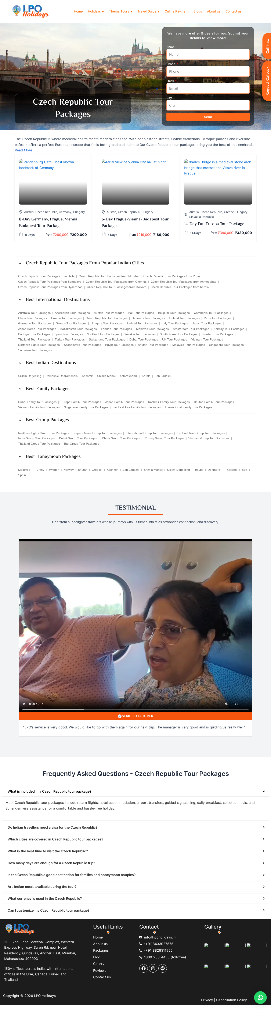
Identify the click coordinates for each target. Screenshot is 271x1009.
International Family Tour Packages (188, 407)
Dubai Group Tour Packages (78, 438)
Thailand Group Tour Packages (39, 443)
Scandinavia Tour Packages (82, 344)
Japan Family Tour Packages (124, 402)
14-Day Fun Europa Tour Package (214, 224)
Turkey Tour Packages (70, 339)
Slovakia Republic (201, 217)
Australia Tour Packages (34, 312)
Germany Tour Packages (34, 323)
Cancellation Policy (231, 1000)
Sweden (53, 469)
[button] (260, 997)
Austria (29, 212)
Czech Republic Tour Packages (106, 318)
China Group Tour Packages (121, 438)
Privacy (207, 1000)
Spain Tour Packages (68, 334)
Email (170, 81)
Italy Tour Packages (175, 323)
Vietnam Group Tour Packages (209, 438)
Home (78, 11)
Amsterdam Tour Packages (191, 329)
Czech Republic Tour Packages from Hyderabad (50, 287)
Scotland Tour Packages (103, 334)
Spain (22, 475)
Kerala (146, 376)
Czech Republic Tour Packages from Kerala (180, 287)
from (49, 234)
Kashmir (87, 376)
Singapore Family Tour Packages (86, 407)
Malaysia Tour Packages (188, 344)
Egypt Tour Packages (119, 344)
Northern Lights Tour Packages (39, 344)
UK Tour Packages (174, 339)
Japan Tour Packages (206, 323)
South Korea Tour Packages (178, 334)
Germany (65, 212)
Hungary (79, 212)
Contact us (233, 11)
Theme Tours (120, 11)
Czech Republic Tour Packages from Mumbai (109, 276)
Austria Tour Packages (109, 312)
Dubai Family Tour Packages (37, 402)
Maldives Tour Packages (152, 329)
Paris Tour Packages (217, 318)
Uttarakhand (129, 376)
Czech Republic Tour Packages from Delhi (46, 276)
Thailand (231, 469)
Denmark (214, 469)
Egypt (199, 469)
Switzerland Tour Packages (107, 339)
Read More (23, 150)
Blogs (198, 11)
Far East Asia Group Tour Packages (201, 433)
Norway (69, 469)
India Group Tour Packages (36, 438)
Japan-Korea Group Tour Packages (98, 433)
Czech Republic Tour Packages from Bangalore (50, 281)
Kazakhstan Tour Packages (78, 329)
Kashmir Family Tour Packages (169, 402)
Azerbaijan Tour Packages (72, 312)
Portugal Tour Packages (34, 334)
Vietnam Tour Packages (207, 339)
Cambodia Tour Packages (211, 312)
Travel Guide (148, 11)
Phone (171, 64)
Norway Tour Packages (228, 329)
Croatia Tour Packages (66, 318)
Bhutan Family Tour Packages (214, 402)
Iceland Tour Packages (142, 323)
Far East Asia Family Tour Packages (136, 407)
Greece (229, 212)
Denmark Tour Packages (148, 318)
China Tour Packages (32, 318)
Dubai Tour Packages (143, 339)
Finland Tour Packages (184, 318)
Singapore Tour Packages (226, 344)
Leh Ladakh (163, 376)
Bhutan (82, 469)
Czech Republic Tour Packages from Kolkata (116, 287)
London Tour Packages (116, 329)
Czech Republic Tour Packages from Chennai (116, 281)
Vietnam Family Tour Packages (39, 407)
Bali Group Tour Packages (81, 443)
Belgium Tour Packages (174, 312)
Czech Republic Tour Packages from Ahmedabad (183, 281)
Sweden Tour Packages (217, 334)
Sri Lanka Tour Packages (35, 350)
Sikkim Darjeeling (29, 376)
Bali (244, 469)
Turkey (39, 469)
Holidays (96, 11)
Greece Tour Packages (71, 323)
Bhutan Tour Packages (153, 344)
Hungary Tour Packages (107, 323)
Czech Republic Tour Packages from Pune (171, 276)
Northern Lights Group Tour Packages (44, 433)
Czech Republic (46, 212)
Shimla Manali (106, 376)
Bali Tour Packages (141, 312)
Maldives (24, 469)
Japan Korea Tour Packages (37, 329)
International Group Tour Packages (149, 433)
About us (213, 11)
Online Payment (176, 11)
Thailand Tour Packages (34, 339)
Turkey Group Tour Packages (164, 438)
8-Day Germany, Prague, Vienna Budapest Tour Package (48, 222)
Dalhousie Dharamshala (62, 376)
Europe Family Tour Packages (81, 402)
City (169, 98)
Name (170, 47)
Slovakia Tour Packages (140, 334)
